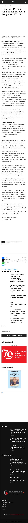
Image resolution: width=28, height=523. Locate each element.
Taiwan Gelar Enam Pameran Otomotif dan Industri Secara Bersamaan (7, 262)
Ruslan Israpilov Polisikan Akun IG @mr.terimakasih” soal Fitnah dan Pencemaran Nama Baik (18, 471)
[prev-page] (2, 326)
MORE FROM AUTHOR (10, 272)
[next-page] (5, 326)
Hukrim (10, 5)
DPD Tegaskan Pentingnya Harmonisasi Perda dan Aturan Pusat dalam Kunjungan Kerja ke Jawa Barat (17, 288)
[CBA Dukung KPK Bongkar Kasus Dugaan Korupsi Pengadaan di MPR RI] (5, 320)
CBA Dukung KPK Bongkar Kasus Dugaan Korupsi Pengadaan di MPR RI (17, 320)
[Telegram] (21, 250)
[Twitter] (11, 250)
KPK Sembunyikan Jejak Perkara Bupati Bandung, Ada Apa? (18, 304)
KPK (12, 242)
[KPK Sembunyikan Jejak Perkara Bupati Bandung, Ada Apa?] (5, 304)
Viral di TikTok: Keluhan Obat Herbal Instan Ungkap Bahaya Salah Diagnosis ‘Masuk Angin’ (17, 447)
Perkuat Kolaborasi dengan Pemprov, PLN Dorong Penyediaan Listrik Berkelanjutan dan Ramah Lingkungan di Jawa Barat (17, 278)
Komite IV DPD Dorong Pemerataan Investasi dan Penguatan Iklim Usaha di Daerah (18, 479)
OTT (20, 242)
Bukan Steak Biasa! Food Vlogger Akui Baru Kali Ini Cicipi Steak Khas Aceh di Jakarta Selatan (18, 440)
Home (2, 5)
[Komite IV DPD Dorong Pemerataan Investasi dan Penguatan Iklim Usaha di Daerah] (5, 479)
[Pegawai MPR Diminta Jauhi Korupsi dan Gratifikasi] (5, 297)
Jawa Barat (8, 242)
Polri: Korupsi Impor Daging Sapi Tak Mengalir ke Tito (20, 261)
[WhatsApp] (14, 250)
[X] (3, 260)
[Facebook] (7, 250)
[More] (25, 250)
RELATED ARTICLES (9, 269)
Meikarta (16, 242)
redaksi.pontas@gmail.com (17, 514)
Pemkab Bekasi (5, 243)
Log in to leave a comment (14, 335)
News (6, 5)
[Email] (18, 250)
